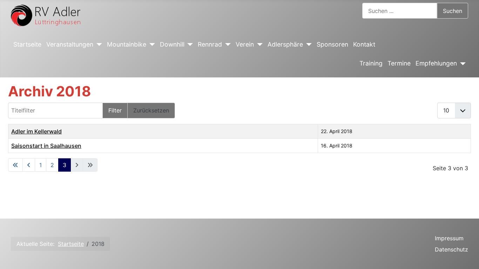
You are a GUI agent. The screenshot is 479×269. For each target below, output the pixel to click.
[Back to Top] (466, 256)
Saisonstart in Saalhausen (46, 145)
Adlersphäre (285, 44)
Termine (399, 63)
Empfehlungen (436, 63)
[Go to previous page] (28, 165)
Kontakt (364, 44)
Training (371, 63)
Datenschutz (451, 249)
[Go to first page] (15, 165)
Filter (115, 110)
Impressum (449, 238)
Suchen (452, 10)
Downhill (172, 44)
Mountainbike (126, 44)
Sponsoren (332, 44)
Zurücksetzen (151, 110)
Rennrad (210, 44)
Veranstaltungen (69, 44)
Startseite (27, 44)
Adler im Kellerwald (36, 131)
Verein (245, 44)
